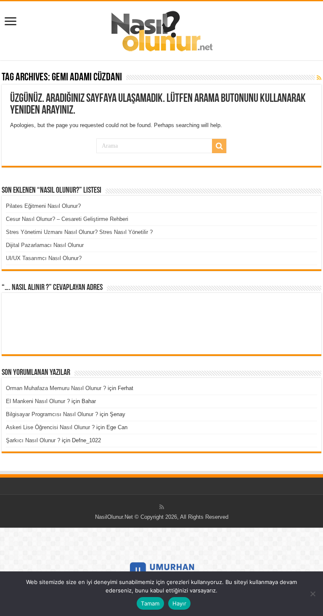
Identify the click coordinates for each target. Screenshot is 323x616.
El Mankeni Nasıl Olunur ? (38, 401)
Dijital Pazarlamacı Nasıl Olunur (45, 245)
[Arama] (219, 146)
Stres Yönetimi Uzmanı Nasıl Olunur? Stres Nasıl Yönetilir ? (79, 232)
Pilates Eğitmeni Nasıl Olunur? (43, 206)
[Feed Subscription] (319, 77)
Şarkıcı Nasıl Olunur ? (33, 440)
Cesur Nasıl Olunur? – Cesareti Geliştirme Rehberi (67, 219)
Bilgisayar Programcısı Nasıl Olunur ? (52, 414)
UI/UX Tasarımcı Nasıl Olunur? (44, 258)
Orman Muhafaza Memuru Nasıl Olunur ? (56, 388)
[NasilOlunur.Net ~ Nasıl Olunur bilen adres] (161, 29)
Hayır (179, 603)
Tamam (150, 603)
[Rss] (162, 507)
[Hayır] (312, 593)
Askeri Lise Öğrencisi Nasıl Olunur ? (50, 427)
